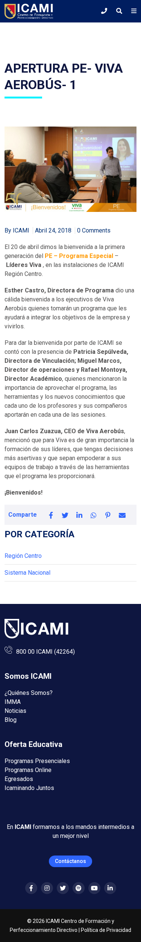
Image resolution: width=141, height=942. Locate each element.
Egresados (19, 779)
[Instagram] (47, 888)
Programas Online (28, 770)
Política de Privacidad (106, 930)
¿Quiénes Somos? (29, 692)
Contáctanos (70, 861)
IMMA (13, 701)
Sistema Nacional (27, 572)
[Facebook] (31, 888)
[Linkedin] (110, 888)
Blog (11, 719)
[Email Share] (122, 514)
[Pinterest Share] (108, 514)
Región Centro (23, 555)
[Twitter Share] (65, 514)
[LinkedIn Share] (79, 514)
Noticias (15, 710)
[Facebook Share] (50, 514)
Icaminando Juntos (29, 787)
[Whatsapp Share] (93, 514)
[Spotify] (79, 888)
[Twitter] (63, 888)
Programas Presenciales (37, 761)
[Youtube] (94, 888)
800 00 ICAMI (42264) (45, 651)
